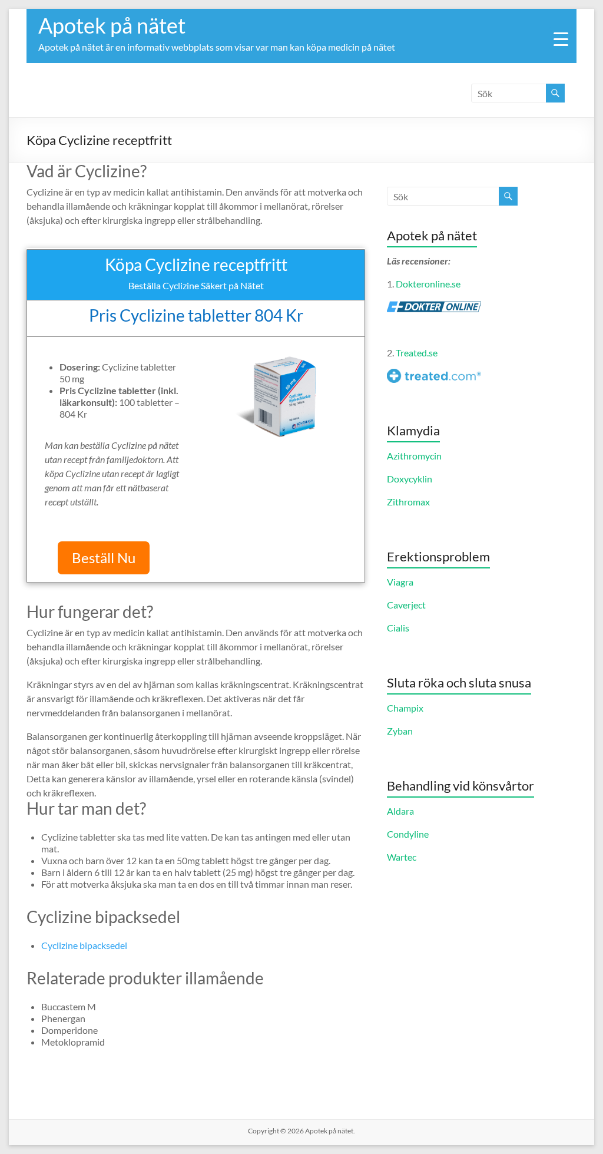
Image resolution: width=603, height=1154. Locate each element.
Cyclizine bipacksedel (84, 945)
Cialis (398, 627)
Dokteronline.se (428, 283)
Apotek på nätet (111, 25)
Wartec (401, 856)
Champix (405, 707)
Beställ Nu (103, 557)
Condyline (408, 833)
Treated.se (417, 352)
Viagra (400, 581)
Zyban (400, 730)
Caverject (406, 604)
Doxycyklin (409, 478)
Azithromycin (414, 455)
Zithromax (408, 501)
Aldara (400, 810)
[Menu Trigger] (561, 38)
